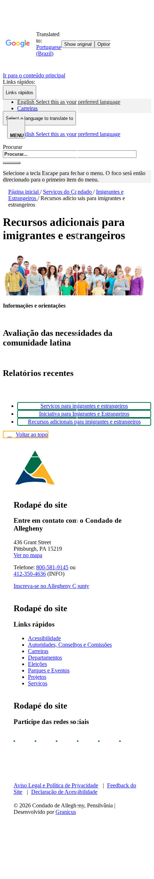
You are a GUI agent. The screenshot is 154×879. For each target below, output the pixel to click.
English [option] (68, 134)
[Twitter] (84, 741)
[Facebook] (21, 741)
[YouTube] (63, 741)
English (68, 102)
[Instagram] (42, 741)
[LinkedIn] (105, 741)
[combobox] (39, 118)
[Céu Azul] (126, 741)
